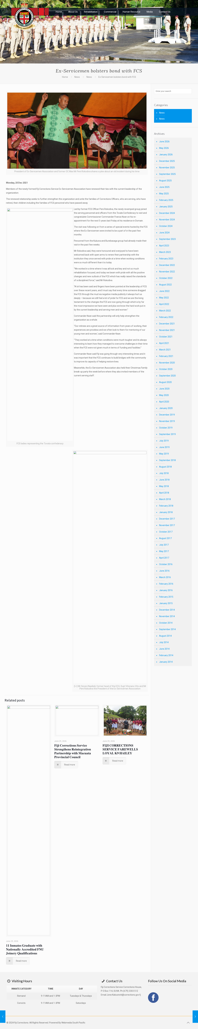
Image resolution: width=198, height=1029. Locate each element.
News (77, 77)
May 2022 (164, 297)
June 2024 (164, 232)
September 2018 (167, 460)
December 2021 (167, 323)
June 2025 (164, 187)
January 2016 (166, 590)
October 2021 (165, 336)
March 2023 (165, 252)
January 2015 (166, 603)
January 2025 (166, 206)
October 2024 (165, 226)
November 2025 (167, 167)
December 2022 (167, 265)
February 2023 (166, 258)
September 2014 (167, 629)
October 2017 (165, 532)
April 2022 (164, 304)
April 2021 (164, 343)
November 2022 (167, 271)
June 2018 (164, 479)
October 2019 (165, 427)
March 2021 (165, 349)
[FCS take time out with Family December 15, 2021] (2, 1016)
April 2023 (164, 245)
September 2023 (167, 239)
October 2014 (165, 623)
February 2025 (166, 200)
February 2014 (166, 655)
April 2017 (164, 558)
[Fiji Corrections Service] (31, 15)
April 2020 (164, 401)
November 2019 (167, 421)
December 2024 (167, 213)
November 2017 (167, 525)
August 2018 (165, 466)
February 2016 (166, 584)
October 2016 (165, 564)
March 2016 (165, 577)
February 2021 (166, 356)
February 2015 (166, 597)
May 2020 (164, 395)
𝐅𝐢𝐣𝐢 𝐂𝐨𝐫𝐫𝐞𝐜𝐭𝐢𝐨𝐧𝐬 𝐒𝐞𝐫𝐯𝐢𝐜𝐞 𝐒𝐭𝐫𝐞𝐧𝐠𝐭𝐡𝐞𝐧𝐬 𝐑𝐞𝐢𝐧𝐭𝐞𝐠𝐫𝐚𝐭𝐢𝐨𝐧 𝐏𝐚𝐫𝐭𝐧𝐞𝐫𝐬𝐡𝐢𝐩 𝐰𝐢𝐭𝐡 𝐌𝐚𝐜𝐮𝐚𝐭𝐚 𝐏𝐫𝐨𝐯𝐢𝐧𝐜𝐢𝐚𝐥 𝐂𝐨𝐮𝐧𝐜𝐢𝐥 (72, 751)
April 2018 (164, 493)
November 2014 (167, 616)
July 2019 (164, 440)
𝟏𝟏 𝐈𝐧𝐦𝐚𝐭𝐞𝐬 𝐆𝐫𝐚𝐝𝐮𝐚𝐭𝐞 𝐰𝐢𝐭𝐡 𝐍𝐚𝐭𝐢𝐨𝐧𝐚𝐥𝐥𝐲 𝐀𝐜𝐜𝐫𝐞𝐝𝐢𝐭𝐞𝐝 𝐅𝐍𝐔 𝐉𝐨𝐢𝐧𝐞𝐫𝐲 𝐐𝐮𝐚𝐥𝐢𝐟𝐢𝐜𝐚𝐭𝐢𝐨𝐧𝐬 (25, 949)
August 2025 (165, 180)
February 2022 (166, 317)
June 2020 (164, 388)
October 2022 (165, 278)
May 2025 (164, 193)
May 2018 (164, 486)
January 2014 (166, 662)
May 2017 (164, 551)
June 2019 (164, 447)
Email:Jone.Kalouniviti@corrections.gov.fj (121, 995)
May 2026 (164, 148)
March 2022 (165, 310)
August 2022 (165, 284)
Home (65, 77)
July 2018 (164, 473)
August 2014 (165, 636)
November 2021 (167, 330)
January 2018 (166, 512)
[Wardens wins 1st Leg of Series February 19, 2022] (195, 1016)
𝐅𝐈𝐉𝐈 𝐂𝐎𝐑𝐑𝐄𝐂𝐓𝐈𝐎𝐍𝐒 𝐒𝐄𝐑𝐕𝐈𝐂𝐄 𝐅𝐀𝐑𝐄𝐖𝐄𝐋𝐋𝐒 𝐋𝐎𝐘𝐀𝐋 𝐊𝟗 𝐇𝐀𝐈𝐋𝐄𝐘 (120, 749)
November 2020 (167, 362)
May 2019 (164, 453)
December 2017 (167, 519)
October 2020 (165, 369)
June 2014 (164, 649)
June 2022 (164, 291)
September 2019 (167, 434)
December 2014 (167, 610)
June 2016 (164, 571)
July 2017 (164, 545)
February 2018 (166, 506)
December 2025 (167, 161)
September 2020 (167, 375)
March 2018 (165, 499)
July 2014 (164, 642)
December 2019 (167, 414)
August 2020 (165, 382)
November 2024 (167, 219)
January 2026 (166, 154)
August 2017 (165, 538)
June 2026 (164, 141)
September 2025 (167, 174)
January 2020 (166, 408)
